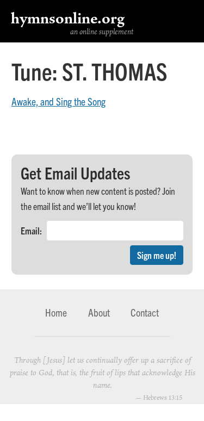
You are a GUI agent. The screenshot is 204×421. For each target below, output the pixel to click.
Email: (31, 230)
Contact (145, 312)
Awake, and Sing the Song (58, 101)
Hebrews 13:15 (162, 397)
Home (56, 312)
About (99, 312)
